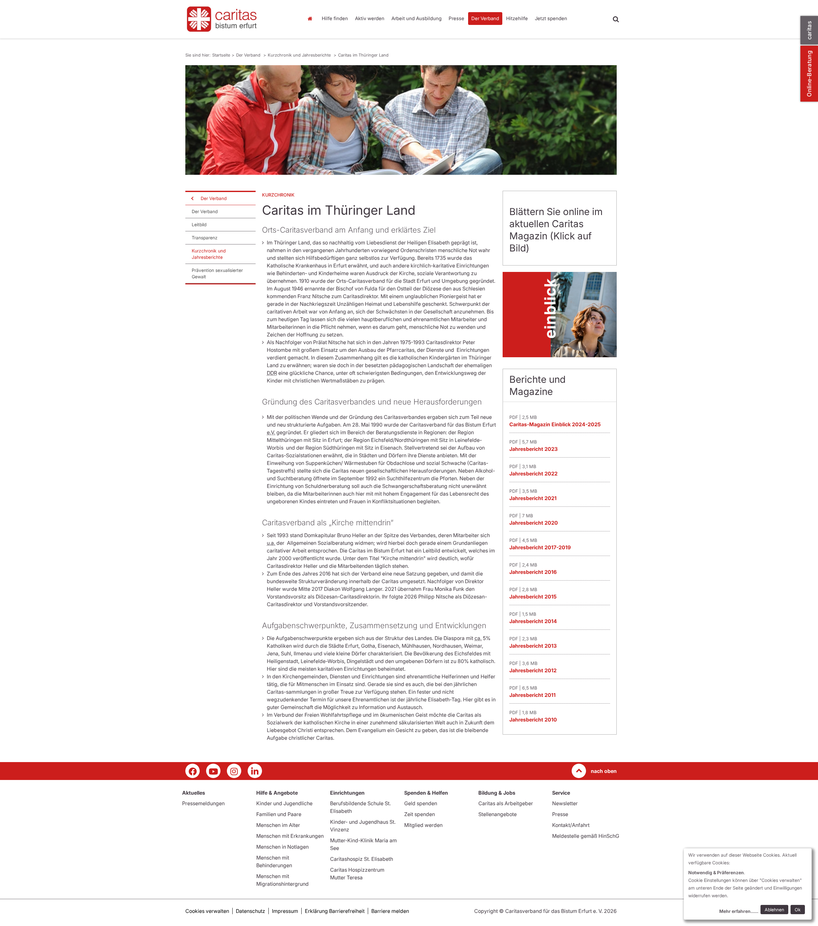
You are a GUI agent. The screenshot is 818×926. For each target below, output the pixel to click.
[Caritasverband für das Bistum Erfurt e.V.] (239, 19)
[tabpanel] (401, 120)
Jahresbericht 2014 (533, 621)
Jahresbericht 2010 (533, 719)
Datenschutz (250, 911)
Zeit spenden (419, 814)
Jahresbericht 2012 (533, 670)
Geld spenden (420, 803)
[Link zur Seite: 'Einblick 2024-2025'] (560, 314)
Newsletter (565, 803)
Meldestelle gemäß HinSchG (585, 836)
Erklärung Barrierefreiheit (335, 911)
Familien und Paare (278, 814)
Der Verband (485, 18)
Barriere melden (390, 911)
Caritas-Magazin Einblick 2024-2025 (555, 424)
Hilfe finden (335, 18)
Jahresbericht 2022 (533, 473)
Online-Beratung (809, 73)
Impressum (285, 911)
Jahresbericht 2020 (533, 523)
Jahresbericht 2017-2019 (540, 547)
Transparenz (205, 237)
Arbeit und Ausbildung (416, 18)
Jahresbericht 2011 (532, 695)
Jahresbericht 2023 (533, 449)
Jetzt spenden (551, 18)
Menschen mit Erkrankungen (290, 836)
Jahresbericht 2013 (533, 646)
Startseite (311, 18)
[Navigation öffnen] (191, 198)
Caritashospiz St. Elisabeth (361, 859)
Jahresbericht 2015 (533, 596)
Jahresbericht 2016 (533, 572)
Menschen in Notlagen (282, 847)
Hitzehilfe (517, 18)
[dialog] (748, 884)
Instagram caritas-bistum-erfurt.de (234, 771)
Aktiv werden (369, 18)
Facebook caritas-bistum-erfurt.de (192, 771)
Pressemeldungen (203, 803)
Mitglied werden (423, 825)
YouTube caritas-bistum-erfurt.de (213, 771)
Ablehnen (774, 909)
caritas (809, 30)
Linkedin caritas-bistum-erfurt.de (255, 771)
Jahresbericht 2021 (533, 498)
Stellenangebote (497, 814)
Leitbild (199, 224)
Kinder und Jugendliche (284, 803)
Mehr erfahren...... (738, 911)
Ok (798, 909)
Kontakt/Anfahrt (571, 825)
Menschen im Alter (278, 825)
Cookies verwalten (207, 911)
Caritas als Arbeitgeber (505, 803)
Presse (456, 18)
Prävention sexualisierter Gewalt (217, 273)
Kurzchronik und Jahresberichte (300, 55)
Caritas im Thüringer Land (363, 55)
